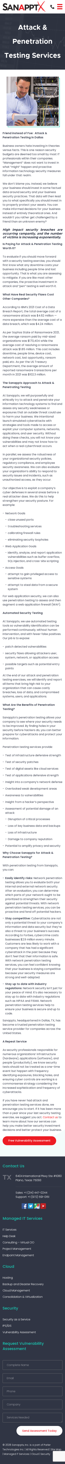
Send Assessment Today (39, 1431)
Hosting (8, 1278)
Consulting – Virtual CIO (18, 1242)
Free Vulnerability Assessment (29, 1141)
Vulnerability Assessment (19, 1332)
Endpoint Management (18, 1255)
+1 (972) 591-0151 (38, 1197)
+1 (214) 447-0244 (35, 1193)
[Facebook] (24, 1206)
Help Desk (9, 1236)
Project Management (17, 1249)
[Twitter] (30, 1206)
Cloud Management (16, 1290)
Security (10, 1308)
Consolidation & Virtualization (23, 1297)
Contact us (50, 1117)
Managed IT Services (22, 1218)
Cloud (8, 1266)
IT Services (9, 1230)
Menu (59, 6)
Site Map (56, 1449)
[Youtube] (43, 1206)
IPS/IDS (7, 1326)
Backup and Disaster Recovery (23, 1284)
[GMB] (37, 1206)
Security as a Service (16, 1319)
